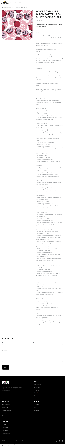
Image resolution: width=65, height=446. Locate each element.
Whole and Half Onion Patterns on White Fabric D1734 (17, 7)
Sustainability (5, 430)
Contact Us (36, 404)
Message (4, 351)
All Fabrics (36, 390)
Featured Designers (6, 410)
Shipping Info (37, 410)
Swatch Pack (37, 387)
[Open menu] (19, 2)
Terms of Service (6, 433)
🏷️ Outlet (36, 393)
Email (34, 343)
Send (5, 367)
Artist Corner (5, 407)
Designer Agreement (6, 416)
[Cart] (15, 2)
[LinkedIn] (62, 441)
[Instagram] (56, 441)
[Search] (11, 2)
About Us (4, 425)
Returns (35, 413)
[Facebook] (59, 441)
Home (3, 7)
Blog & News (5, 427)
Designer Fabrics (6, 404)
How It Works (5, 413)
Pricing (35, 396)
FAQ (35, 407)
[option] (17, 25)
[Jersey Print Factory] (4, 2)
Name (4, 343)
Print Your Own (37, 384)
